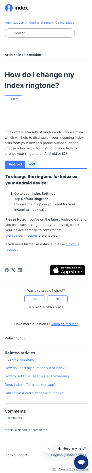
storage (11, 235)
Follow (13, 98)
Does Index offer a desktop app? (30, 384)
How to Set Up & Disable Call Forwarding (37, 376)
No (57, 298)
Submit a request (64, 324)
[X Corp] (13, 270)
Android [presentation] (15, 164)
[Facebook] (7, 270)
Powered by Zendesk (73, 469)
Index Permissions (19, 359)
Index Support (14, 22)
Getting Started (40, 22)
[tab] (15, 165)
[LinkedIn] (20, 270)
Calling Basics (64, 22)
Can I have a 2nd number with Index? (34, 393)
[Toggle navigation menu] (79, 8)
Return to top (15, 338)
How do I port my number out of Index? (35, 368)
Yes (34, 298)
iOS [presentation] (32, 164)
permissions (27, 235)
